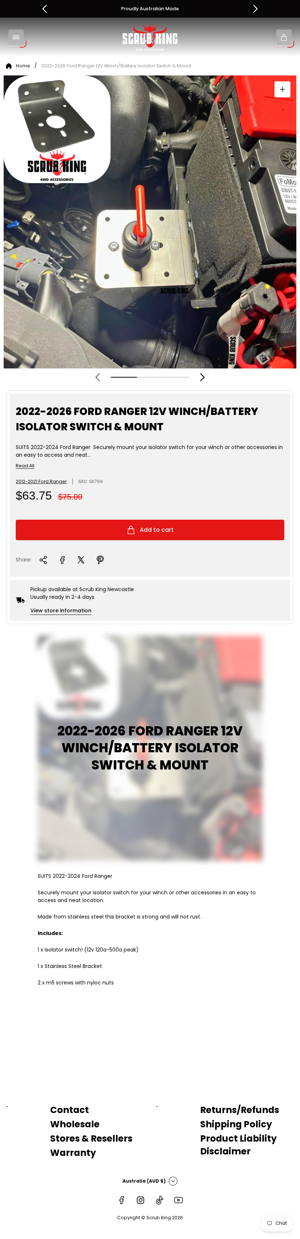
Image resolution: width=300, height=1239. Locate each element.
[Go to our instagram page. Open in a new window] (140, 1200)
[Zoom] (282, 89)
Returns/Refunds (239, 1109)
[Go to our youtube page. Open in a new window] (178, 1200)
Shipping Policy (236, 1124)
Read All (25, 466)
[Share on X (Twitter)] (81, 560)
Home (23, 66)
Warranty (73, 1152)
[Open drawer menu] (16, 37)
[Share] (43, 560)
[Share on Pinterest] (100, 560)
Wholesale (75, 1124)
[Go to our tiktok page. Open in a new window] (159, 1200)
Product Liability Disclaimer (238, 1145)
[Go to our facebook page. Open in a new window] (121, 1200)
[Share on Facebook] (62, 560)
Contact (69, 1109)
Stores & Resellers (91, 1138)
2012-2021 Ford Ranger (41, 481)
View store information (60, 610)
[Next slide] (202, 377)
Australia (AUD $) (144, 1181)
